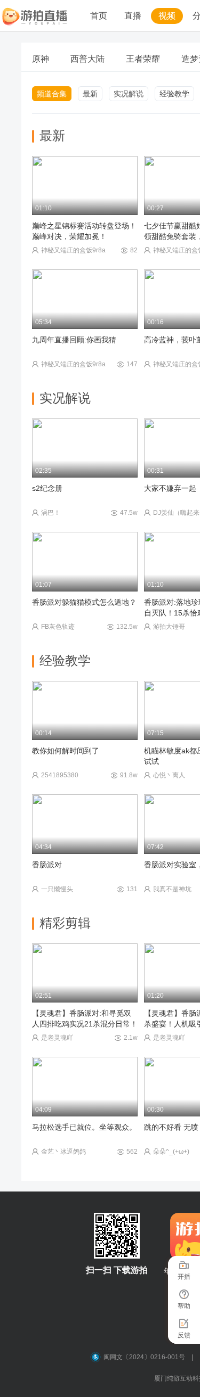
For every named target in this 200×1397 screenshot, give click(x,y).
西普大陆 (87, 58)
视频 (166, 15)
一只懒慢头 (57, 889)
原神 (40, 58)
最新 (90, 93)
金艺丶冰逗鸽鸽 (63, 1151)
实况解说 (128, 93)
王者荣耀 (143, 58)
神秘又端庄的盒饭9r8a (73, 250)
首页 (98, 15)
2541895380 (59, 775)
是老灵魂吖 (57, 1037)
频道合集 (52, 93)
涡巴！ (50, 512)
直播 (132, 15)
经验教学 (174, 93)
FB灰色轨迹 (58, 626)
